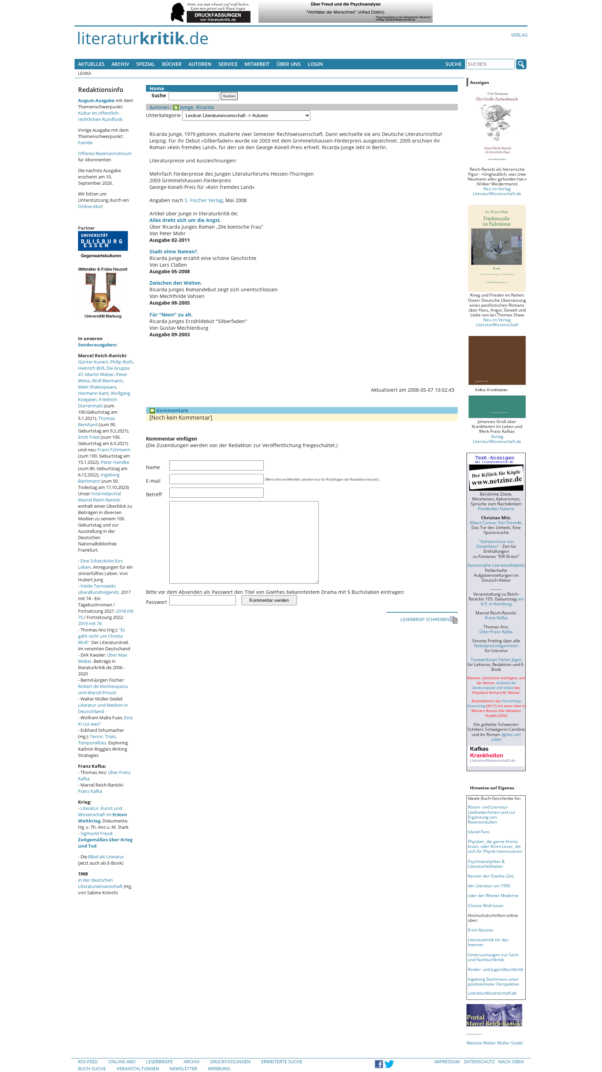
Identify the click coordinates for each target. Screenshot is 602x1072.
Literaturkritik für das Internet (488, 942)
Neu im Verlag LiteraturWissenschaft (497, 322)
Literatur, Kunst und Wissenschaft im (102, 814)
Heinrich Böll (91, 368)
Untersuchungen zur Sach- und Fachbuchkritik (493, 957)
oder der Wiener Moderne (493, 895)
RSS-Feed (88, 1061)
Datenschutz (479, 1061)
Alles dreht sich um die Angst (184, 220)
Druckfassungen (230, 1061)
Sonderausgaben (97, 345)
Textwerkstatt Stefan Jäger (496, 659)
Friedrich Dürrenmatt (97, 402)
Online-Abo (89, 206)
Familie (85, 142)
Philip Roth (121, 362)
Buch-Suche (92, 1068)
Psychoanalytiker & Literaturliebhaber (486, 863)
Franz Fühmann (114, 449)
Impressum (447, 1061)
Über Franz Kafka (496, 631)
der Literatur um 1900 (489, 885)
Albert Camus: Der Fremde (496, 522)
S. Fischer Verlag (204, 200)
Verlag (519, 35)
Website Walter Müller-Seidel (494, 1043)
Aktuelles (91, 64)
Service (228, 64)
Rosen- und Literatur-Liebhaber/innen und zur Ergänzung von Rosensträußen (491, 814)
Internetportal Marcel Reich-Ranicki (99, 496)
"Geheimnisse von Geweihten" (495, 543)
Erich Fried (89, 437)
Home (156, 88)
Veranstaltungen (138, 1068)
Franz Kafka (90, 791)
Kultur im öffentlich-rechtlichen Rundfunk (100, 116)
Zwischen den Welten (175, 283)
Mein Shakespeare (97, 387)
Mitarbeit (257, 64)
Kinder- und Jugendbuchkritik (495, 969)
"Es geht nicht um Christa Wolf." (101, 636)
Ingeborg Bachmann (98, 478)
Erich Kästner (481, 930)
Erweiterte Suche (281, 1061)
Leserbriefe (159, 1061)
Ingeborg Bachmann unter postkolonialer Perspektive (493, 981)
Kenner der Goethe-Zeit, (491, 876)
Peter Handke (115, 462)
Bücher (172, 64)
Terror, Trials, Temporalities (97, 739)
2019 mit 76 (90, 623)
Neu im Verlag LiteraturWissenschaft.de (497, 191)
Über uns (289, 64)
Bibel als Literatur (106, 856)
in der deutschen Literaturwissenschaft (100, 883)
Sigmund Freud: (105, 839)
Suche (454, 64)
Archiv (120, 64)
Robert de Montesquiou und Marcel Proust (103, 689)
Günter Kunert (93, 362)
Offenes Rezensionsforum (105, 153)
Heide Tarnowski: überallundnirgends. (99, 589)
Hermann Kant (93, 393)
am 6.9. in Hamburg (502, 601)
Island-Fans (479, 831)
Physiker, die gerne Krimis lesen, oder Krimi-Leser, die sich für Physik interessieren (495, 846)
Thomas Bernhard (96, 421)
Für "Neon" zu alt (170, 314)
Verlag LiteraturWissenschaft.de (497, 439)
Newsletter (183, 1068)
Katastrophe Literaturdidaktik (496, 565)
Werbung (219, 1068)
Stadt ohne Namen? (173, 251)
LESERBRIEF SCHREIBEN (425, 619)
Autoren (199, 64)
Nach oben (511, 1061)
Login (315, 64)
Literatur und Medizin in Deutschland (103, 708)
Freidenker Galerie (496, 508)
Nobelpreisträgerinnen (496, 645)
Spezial (145, 64)
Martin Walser (99, 374)
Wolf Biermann (107, 380)
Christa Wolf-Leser (486, 905)
